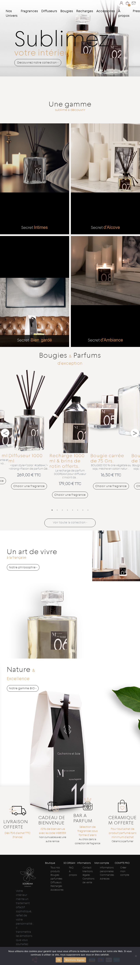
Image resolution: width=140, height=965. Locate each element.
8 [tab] (88, 510)
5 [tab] (72, 510)
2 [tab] (57, 510)
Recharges (56, 886)
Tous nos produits (55, 869)
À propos (123, 13)
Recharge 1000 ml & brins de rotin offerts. (67, 461)
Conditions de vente (88, 880)
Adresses (105, 878)
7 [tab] (83, 510)
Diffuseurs (56, 882)
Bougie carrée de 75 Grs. (107, 458)
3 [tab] (62, 510)
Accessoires (57, 889)
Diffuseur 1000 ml (26, 458)
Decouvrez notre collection (37, 62)
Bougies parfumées (56, 876)
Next (135, 433)
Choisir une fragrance (29, 486)
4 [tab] (67, 510)
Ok (58, 960)
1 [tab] (52, 510)
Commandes (107, 874)
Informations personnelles (107, 869)
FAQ (71, 867)
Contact (86, 867)
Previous (5, 433)
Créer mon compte (124, 871)
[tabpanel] (29, 428)
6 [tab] (77, 510)
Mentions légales (87, 873)
